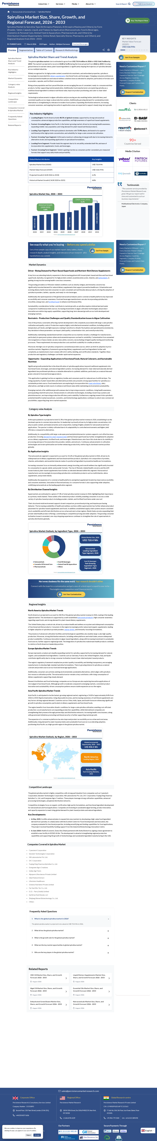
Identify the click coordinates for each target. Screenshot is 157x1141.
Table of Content (44, 50)
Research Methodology (67, 50)
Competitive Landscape (13, 100)
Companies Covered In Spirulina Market (16, 109)
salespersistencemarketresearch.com (80, 1091)
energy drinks (70, 629)
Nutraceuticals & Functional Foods (24, 12)
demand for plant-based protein (55, 437)
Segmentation (26, 50)
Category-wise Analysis (14, 85)
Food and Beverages (80, 44)
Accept (37, 1135)
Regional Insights (14, 93)
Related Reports (14, 125)
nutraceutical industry (85, 617)
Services (59, 4)
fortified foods (54, 302)
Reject (28, 1135)
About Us (90, 4)
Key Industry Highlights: (13, 71)
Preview (12, 50)
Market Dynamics (15, 78)
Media (74, 4)
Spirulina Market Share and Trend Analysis (14, 60)
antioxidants (103, 278)
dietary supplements (57, 76)
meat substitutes (95, 383)
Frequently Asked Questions (15, 117)
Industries (42, 4)
